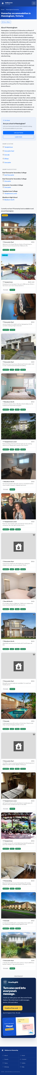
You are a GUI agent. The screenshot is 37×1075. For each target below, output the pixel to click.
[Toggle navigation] (34, 3)
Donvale (7, 155)
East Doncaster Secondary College (14, 173)
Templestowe (8, 147)
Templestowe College (10, 191)
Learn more (18, 137)
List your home (18, 133)
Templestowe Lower (10, 193)
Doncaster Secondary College (13, 185)
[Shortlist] (34, 215)
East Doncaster (9, 175)
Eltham (6, 159)
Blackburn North (9, 200)
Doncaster (7, 162)
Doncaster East (9, 151)
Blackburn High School (10, 197)
